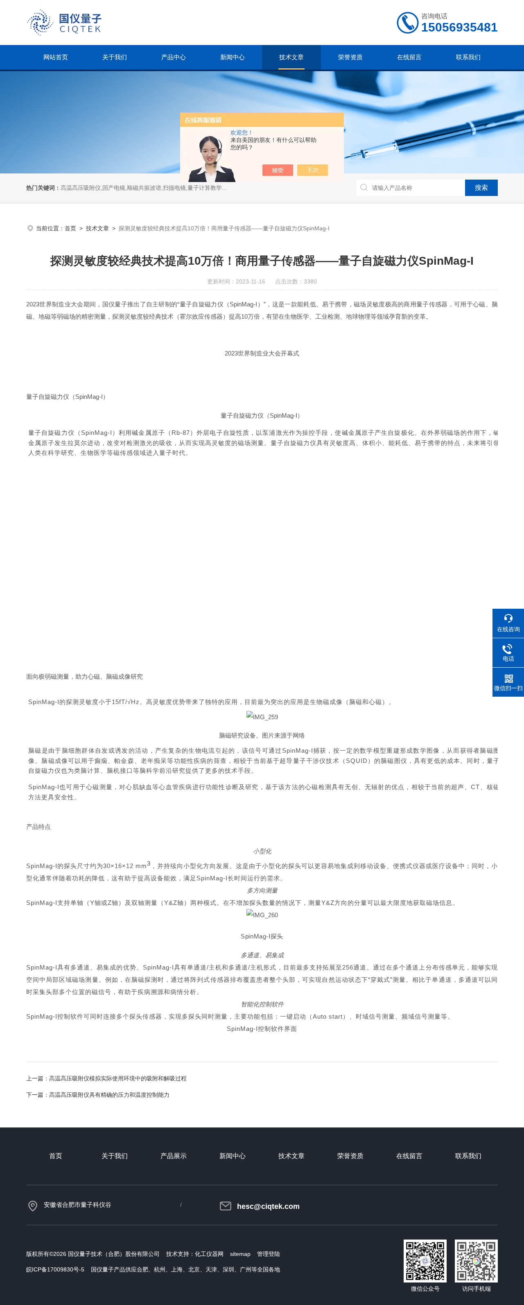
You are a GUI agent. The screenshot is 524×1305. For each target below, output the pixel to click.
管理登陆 (268, 1254)
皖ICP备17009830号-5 (55, 1269)
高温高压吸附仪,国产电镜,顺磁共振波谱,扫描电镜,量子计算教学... (144, 187)
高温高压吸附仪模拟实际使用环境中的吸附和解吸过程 (118, 1078)
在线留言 (409, 57)
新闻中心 (232, 57)
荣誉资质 (350, 57)
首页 (70, 228)
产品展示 (173, 1155)
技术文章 (291, 57)
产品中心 (173, 57)
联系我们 (468, 57)
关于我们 (114, 57)
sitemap (240, 1254)
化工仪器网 (209, 1254)
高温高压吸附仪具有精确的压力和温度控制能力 (109, 1094)
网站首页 (55, 57)
